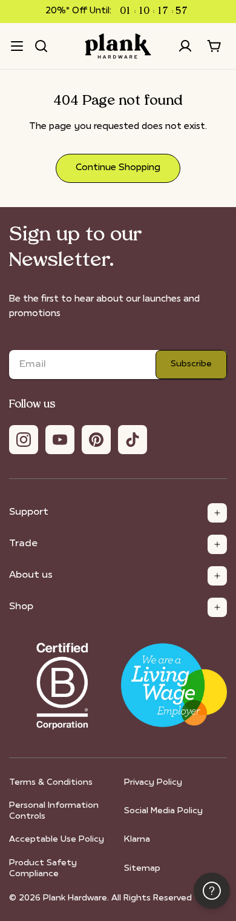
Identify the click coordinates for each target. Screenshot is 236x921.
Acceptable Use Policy (56, 839)
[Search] (41, 46)
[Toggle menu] (17, 46)
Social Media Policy (163, 811)
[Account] (185, 46)
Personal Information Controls (54, 811)
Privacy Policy (153, 782)
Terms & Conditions (51, 782)
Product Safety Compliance (43, 869)
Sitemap (142, 868)
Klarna (137, 839)
